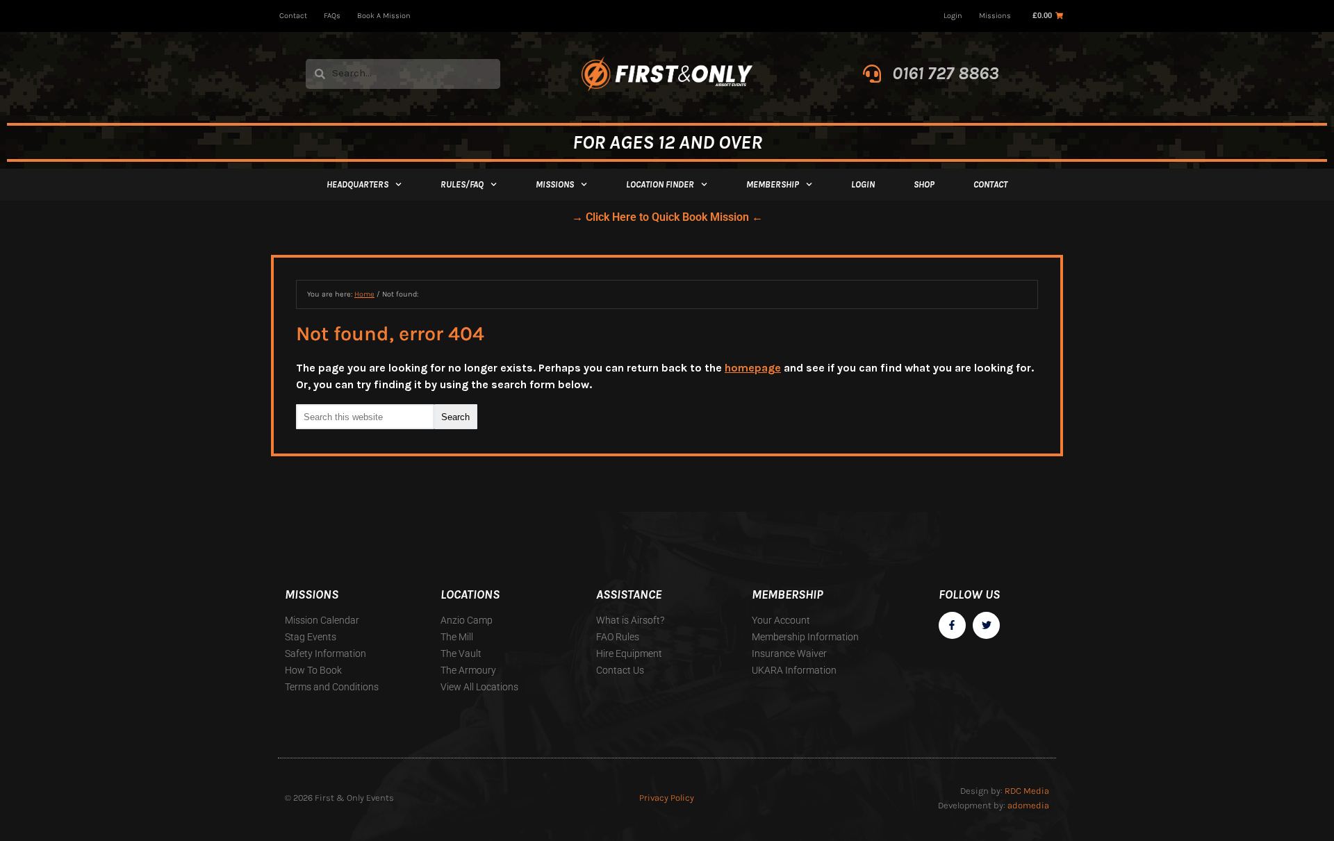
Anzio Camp (466, 620)
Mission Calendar (322, 620)
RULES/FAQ (462, 184)
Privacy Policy (666, 797)
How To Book (313, 670)
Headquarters (357, 184)
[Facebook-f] (952, 625)
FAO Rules (617, 636)
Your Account (781, 620)
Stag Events (310, 636)
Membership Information (805, 636)
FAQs (332, 15)
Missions (995, 15)
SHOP (924, 184)
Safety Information (325, 653)
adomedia (1028, 805)
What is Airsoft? (630, 620)
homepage (753, 367)
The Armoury (468, 670)
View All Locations (479, 686)
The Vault (460, 653)
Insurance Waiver (789, 653)
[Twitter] (986, 625)
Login (953, 15)
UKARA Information (794, 670)
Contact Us (620, 670)
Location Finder (660, 184)
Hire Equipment (629, 653)
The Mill (456, 636)
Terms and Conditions (332, 686)
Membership (772, 184)
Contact (293, 15)
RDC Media (1027, 790)
